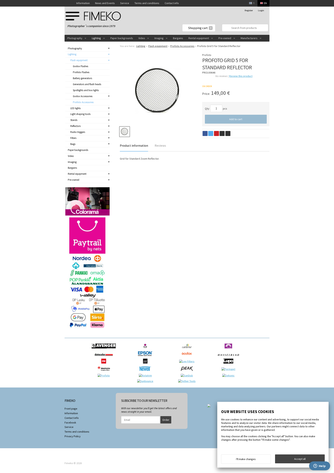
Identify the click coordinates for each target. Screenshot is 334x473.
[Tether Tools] (188, 381)
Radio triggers (77, 132)
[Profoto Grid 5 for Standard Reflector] (157, 91)
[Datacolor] (105, 357)
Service (124, 3)
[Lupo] (229, 364)
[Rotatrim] (146, 375)
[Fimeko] (95, 16)
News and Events (105, 3)
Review (240, 76)
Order (165, 420)
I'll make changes (246, 459)
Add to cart (235, 119)
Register (249, 10)
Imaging (159, 38)
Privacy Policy (73, 436)
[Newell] (146, 372)
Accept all (300, 459)
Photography (74, 38)
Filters (73, 138)
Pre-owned (224, 38)
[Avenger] (105, 349)
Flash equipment (79, 60)
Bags (72, 144)
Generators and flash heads (87, 84)
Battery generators (82, 78)
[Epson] (146, 357)
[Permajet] (229, 369)
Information (83, 3)
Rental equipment (198, 38)
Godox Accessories (82, 96)
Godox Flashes (80, 66)
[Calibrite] (188, 349)
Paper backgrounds (121, 38)
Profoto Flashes (81, 72)
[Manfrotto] (104, 372)
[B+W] (146, 349)
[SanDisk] (188, 375)
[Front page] (69, 3)
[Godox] (188, 357)
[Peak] (188, 372)
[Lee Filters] (187, 361)
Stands (73, 120)
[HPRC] (104, 364)
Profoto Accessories (83, 102)
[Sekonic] (229, 375)
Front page (71, 408)
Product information (134, 145)
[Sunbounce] (146, 381)
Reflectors (75, 126)
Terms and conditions (147, 3)
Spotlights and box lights (86, 90)
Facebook (70, 422)
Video (141, 38)
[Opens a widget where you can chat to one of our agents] (319, 466)
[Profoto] (105, 375)
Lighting (96, 38)
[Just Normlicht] (146, 364)
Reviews (160, 145)
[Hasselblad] (229, 357)
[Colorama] (229, 349)
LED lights (75, 108)
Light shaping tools (80, 114)
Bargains (178, 38)
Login (261, 10)
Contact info (172, 3)
